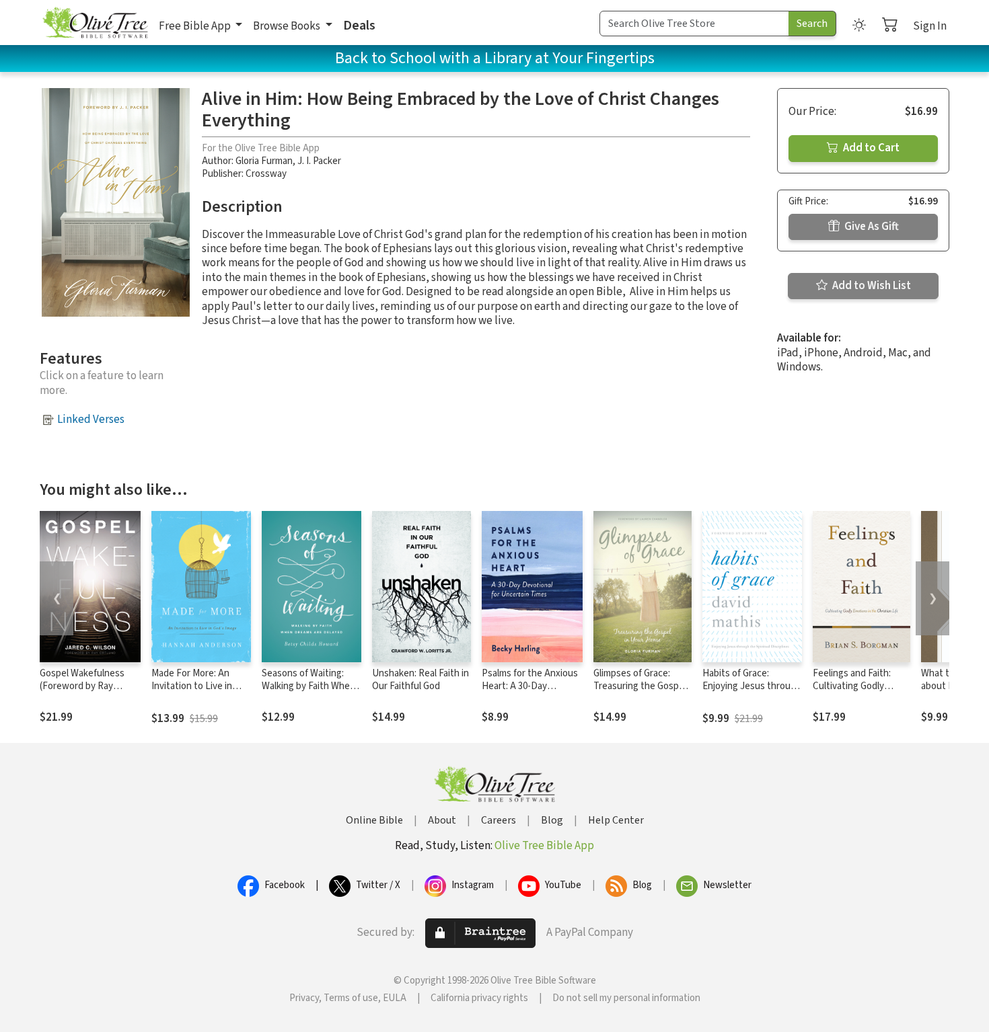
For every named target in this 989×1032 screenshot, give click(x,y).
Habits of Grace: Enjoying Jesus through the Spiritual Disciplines (751, 686)
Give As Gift (870, 227)
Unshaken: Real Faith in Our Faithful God (420, 679)
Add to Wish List (870, 286)
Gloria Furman (264, 161)
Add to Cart (870, 148)
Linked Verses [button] (90, 419)
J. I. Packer (319, 161)
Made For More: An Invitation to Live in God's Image (191, 686)
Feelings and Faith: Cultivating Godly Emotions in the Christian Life (852, 692)
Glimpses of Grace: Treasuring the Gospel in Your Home (639, 686)
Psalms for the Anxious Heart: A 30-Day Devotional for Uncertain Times (530, 692)
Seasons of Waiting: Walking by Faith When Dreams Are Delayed (308, 686)
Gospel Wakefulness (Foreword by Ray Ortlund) (82, 686)
